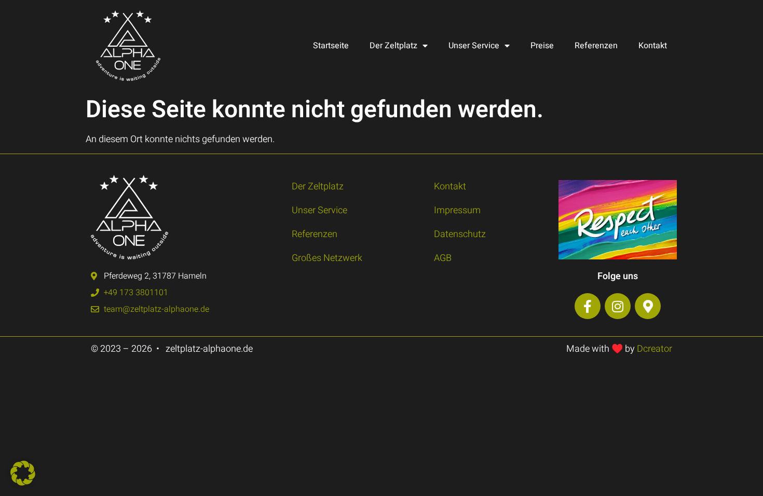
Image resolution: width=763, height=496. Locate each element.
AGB (443, 258)
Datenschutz (460, 234)
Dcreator (654, 349)
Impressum (457, 210)
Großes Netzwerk (327, 258)
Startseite (331, 45)
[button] (23, 473)
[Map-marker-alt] (648, 306)
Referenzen (596, 45)
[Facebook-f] (588, 306)
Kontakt (652, 45)
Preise (542, 45)
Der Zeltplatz (393, 45)
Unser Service (473, 45)
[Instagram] (618, 306)
